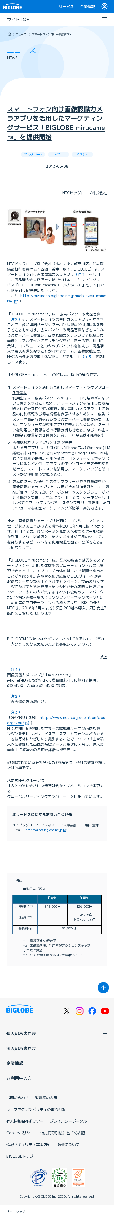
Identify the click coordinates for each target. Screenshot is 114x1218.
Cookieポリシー (20, 1132)
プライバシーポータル (68, 1121)
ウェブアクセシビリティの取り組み (36, 1109)
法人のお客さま (21, 1048)
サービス (66, 6)
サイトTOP (18, 19)
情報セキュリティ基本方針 (28, 1144)
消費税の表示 (46, 1097)
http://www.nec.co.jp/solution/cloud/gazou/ (56, 720)
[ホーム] (9, 34)
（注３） (88, 356)
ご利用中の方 (19, 1078)
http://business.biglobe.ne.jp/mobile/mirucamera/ (56, 298)
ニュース (21, 34)
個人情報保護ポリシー (24, 1121)
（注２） (14, 319)
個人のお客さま (21, 1033)
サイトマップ (15, 1211)
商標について (68, 1144)
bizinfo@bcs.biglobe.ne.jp (43, 829)
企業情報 (87, 6)
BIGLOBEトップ (19, 1156)
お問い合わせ (17, 1097)
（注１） (81, 274)
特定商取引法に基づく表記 (62, 1132)
